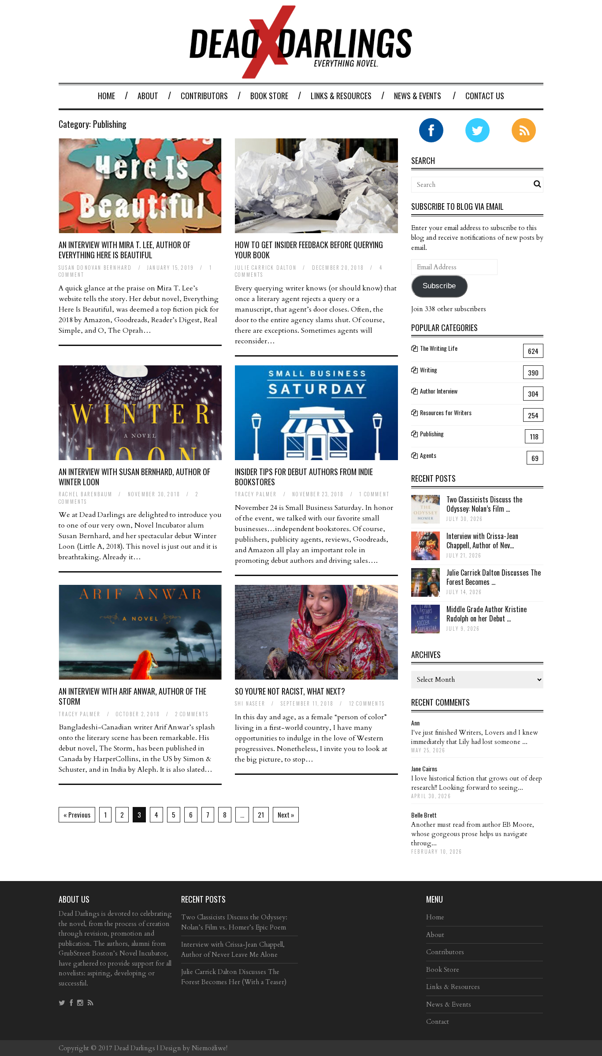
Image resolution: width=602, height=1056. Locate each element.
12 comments (367, 703)
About (147, 95)
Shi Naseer (250, 703)
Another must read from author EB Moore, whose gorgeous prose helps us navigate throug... (472, 834)
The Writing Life (438, 348)
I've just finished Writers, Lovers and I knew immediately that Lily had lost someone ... (474, 737)
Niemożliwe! (209, 1048)
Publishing (432, 433)
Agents (428, 455)
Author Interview (438, 390)
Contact (437, 1021)
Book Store (269, 95)
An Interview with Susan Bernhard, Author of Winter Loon (134, 476)
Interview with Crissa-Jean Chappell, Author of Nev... (482, 540)
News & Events (417, 95)
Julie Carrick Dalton (266, 267)
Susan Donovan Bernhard (95, 267)
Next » (286, 814)
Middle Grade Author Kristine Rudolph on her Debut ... (486, 614)
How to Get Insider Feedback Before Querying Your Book (309, 249)
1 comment (374, 494)
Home (106, 95)
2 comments (191, 714)
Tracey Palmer (256, 494)
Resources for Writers (446, 412)
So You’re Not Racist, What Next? (290, 691)
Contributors (204, 95)
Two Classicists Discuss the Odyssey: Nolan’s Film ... (484, 504)
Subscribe (439, 286)
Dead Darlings (134, 1048)
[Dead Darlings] (301, 74)
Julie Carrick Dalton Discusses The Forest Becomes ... (493, 577)
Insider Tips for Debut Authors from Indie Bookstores (304, 476)
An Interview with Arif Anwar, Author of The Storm (132, 696)
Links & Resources (341, 95)
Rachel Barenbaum (85, 494)
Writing (428, 369)
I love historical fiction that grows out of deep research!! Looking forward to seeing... (476, 783)
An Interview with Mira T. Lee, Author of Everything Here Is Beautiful (124, 249)
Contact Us (484, 95)
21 (261, 814)
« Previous (76, 814)
